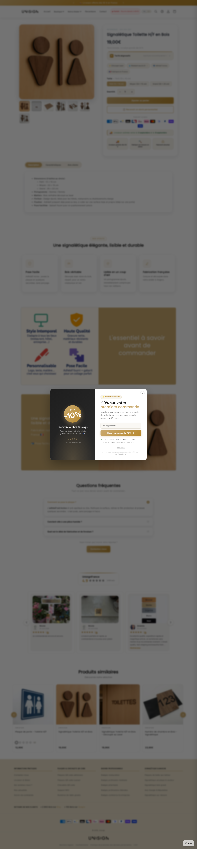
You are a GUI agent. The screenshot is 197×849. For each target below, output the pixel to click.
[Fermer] (142, 393)
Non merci (121, 448)
